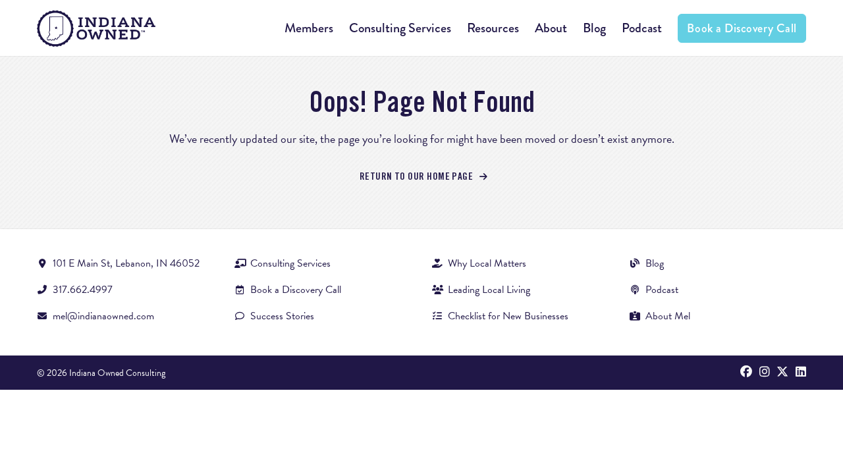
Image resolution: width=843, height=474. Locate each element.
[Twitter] (782, 373)
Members (309, 28)
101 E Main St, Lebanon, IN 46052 (126, 263)
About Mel (667, 316)
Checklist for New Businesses (508, 316)
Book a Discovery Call (741, 28)
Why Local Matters (487, 263)
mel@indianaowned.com (103, 316)
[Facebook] (746, 373)
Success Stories (282, 316)
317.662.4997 (83, 290)
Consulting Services (400, 28)
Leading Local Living (489, 290)
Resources (493, 28)
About (551, 28)
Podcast (642, 28)
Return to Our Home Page (418, 177)
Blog (594, 28)
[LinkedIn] (801, 373)
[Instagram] (764, 373)
